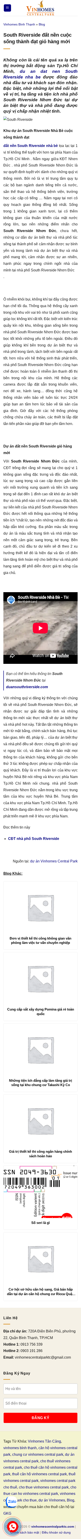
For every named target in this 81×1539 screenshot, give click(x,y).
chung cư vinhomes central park (37, 1454)
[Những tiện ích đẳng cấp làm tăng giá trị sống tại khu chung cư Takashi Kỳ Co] (40, 1049)
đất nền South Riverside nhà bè (30, 146)
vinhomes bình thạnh (20, 1448)
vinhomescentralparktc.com (52, 1526)
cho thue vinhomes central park (44, 1487)
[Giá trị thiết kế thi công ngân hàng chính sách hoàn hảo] (40, 1120)
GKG (7, 1513)
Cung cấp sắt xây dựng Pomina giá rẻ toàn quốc (40, 1011)
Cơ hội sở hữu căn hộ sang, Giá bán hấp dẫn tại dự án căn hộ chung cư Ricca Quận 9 (40, 1291)
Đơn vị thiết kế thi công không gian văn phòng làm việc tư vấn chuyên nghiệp (40, 940)
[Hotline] (13, 1527)
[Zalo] (11, 1502)
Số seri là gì (40, 1223)
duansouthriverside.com (27, 687)
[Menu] (7, 8)
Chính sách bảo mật (24, 1532)
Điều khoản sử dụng (56, 1532)
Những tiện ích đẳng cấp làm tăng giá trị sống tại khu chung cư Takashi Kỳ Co (40, 1083)
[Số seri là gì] (40, 1192)
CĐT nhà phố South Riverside (33, 839)
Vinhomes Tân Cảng (44, 1441)
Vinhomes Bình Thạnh (19, 24)
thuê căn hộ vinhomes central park (39, 1474)
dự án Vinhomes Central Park (54, 861)
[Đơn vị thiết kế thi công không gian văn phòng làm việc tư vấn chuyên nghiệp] (40, 907)
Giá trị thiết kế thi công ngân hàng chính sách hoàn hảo (40, 1154)
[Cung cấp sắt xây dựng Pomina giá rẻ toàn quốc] (40, 978)
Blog (42, 24)
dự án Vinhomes (51, 1500)
